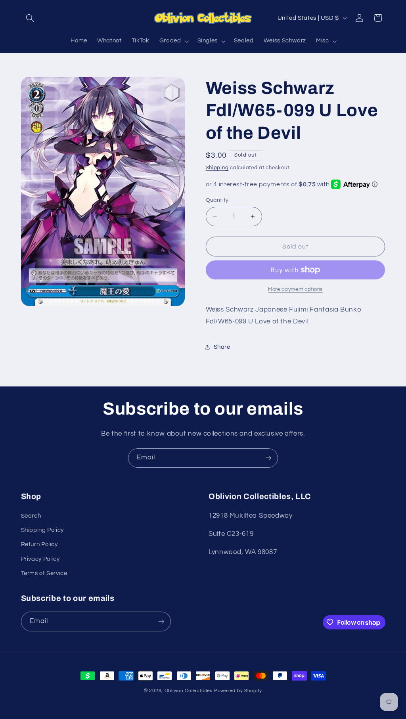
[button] (30, 18)
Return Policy (39, 544)
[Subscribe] (268, 458)
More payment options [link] (295, 289)
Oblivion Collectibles (189, 690)
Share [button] (222, 347)
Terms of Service (44, 573)
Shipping (217, 167)
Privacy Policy (40, 559)
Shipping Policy (42, 530)
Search (31, 516)
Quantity (217, 200)
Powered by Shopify (238, 690)
